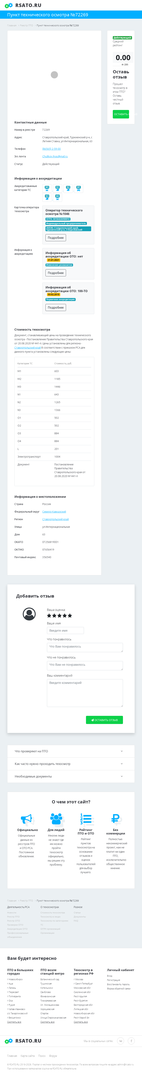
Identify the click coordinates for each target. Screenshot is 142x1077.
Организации (47, 933)
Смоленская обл (82, 992)
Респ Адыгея (80, 996)
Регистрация (113, 980)
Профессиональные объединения (17, 935)
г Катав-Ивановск (16, 1009)
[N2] (68, 189)
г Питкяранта (14, 996)
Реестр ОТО (13, 920)
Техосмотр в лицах (50, 916)
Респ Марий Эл (81, 1017)
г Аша (10, 983)
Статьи (77, 912)
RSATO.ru (28, 5)
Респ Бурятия (80, 1000)
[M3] (47, 189)
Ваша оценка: (56, 610)
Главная (12, 1056)
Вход (109, 975)
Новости (11, 912)
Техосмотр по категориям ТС (54, 922)
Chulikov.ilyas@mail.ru (55, 156)
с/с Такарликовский (17, 1013)
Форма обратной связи (119, 988)
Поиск (41, 1056)
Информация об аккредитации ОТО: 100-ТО (66, 289)
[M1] (79, 189)
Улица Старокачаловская (53, 1017)
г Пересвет (13, 992)
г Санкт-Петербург (83, 983)
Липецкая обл (81, 1009)
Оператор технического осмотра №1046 (64, 212)
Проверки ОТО (15, 925)
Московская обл (82, 987)
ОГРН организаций (50, 929)
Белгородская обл (83, 1004)
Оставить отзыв (121, 114)
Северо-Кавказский (54, 511)
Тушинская (46, 983)
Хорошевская (47, 1009)
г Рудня (11, 1004)
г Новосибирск (15, 979)
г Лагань (11, 987)
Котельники (46, 987)
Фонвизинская (47, 996)
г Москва (78, 979)
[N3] (47, 198)
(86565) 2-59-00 (51, 148)
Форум (53, 1056)
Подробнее (56, 237)
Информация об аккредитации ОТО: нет (64, 254)
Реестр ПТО (13, 916)
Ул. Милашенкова (49, 1004)
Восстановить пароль (118, 984)
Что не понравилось (61, 657)
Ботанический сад (49, 979)
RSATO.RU (28, 1040)
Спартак (44, 1013)
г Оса (10, 1000)
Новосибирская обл (84, 1013)
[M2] (58, 198)
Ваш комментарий (59, 675)
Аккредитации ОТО (17, 929)
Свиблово (45, 992)
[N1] (58, 189)
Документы (80, 916)
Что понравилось (59, 639)
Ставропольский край (27, 347)
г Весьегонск (14, 1017)
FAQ (76, 920)
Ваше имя (54, 623)
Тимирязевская (48, 1000)
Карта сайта (28, 1056)
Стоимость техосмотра (52, 912)
